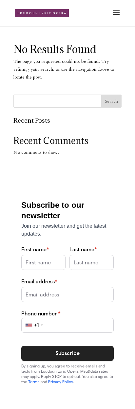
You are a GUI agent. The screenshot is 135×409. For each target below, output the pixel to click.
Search (111, 101)
